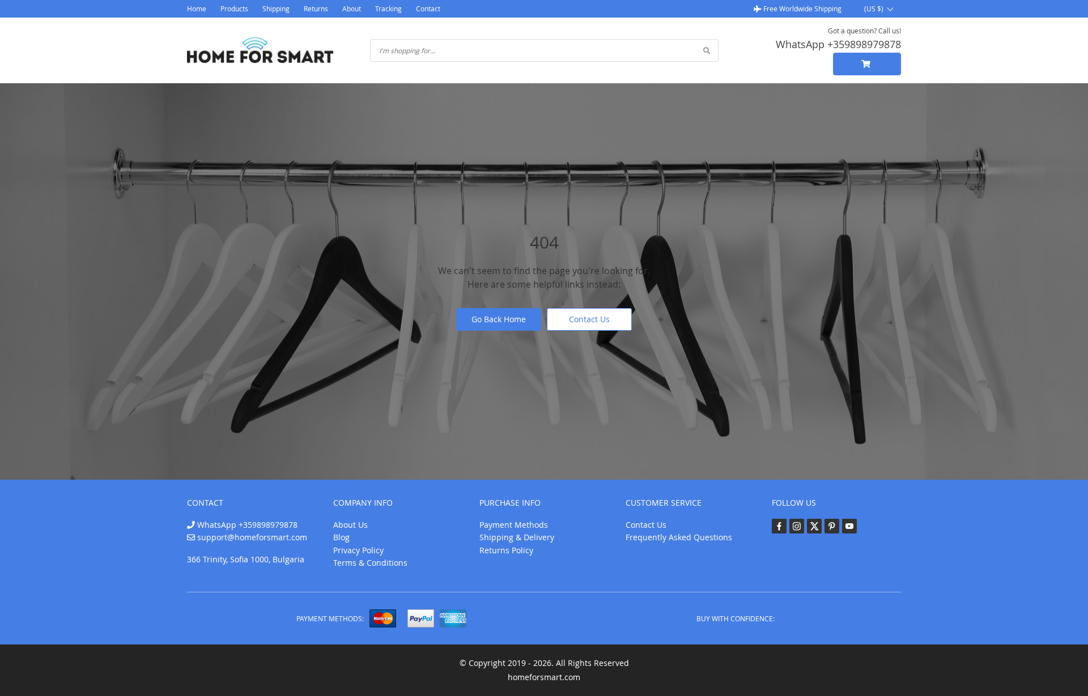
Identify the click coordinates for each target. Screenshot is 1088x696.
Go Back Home (498, 319)
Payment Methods (513, 524)
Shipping (276, 8)
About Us (350, 524)
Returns (316, 8)
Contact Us (589, 319)
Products (234, 8)
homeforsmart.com (544, 677)
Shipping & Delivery (516, 537)
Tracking (388, 8)
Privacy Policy (358, 550)
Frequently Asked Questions (679, 537)
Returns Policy (506, 550)
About (351, 8)
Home (196, 8)
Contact (428, 8)
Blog (341, 537)
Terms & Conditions (370, 562)
